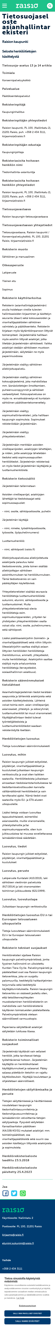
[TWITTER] (14, 1193)
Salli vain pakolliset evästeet (27, 1313)
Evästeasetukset (27, 1306)
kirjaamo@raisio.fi (13, 1234)
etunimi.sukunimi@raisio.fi (18, 1243)
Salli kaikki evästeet (27, 1321)
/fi (13, 1210)
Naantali (27, 6)
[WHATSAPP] (23, 1193)
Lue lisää (20, 1298)
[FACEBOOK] (5, 1193)
